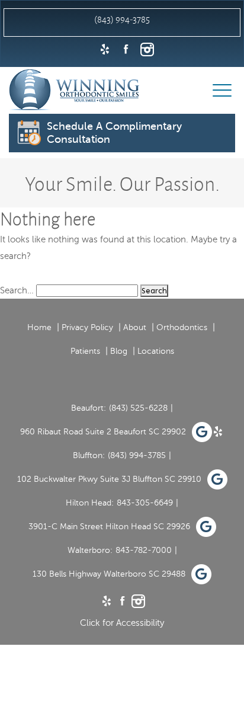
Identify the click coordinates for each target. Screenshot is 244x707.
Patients (85, 351)
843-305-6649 (145, 502)
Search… (17, 290)
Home (39, 327)
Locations (155, 351)
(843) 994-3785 (137, 455)
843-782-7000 (143, 550)
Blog (118, 351)
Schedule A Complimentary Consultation (114, 132)
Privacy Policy (87, 327)
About (134, 327)
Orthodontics (181, 327)
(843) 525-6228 (138, 408)
